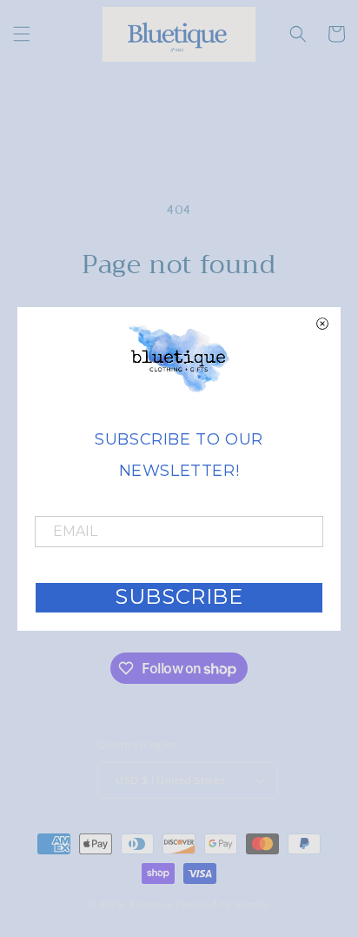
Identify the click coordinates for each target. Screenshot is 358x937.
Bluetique (151, 905)
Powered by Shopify (223, 905)
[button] (22, 34)
